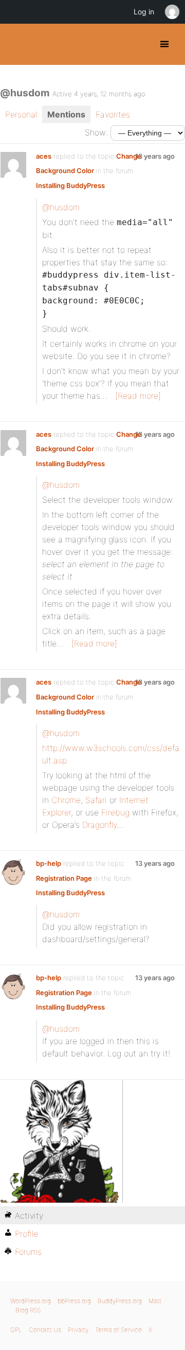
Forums (28, 1251)
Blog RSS (28, 1310)
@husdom (61, 207)
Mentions (66, 114)
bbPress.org (74, 1301)
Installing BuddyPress (70, 185)
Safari (96, 800)
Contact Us (45, 1330)
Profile (26, 1233)
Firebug (115, 812)
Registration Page (64, 878)
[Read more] (138, 395)
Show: (96, 132)
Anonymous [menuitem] (171, 12)
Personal (21, 114)
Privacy (78, 1330)
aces (43, 156)
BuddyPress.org (16, 44)
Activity (29, 1215)
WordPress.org (30, 1301)
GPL (16, 1330)
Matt (155, 1301)
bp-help (48, 863)
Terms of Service (118, 1330)
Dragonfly (99, 824)
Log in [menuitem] (144, 11)
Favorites (113, 114)
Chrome (66, 800)
